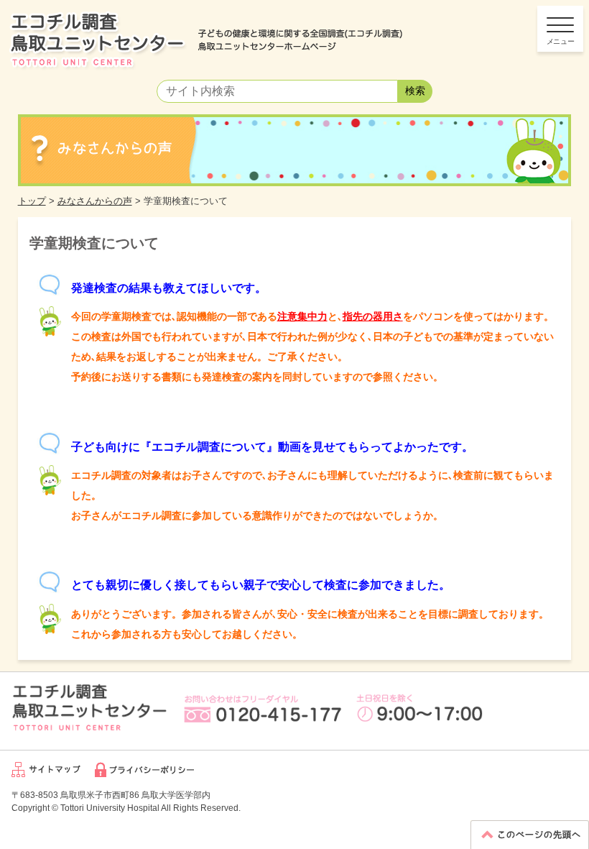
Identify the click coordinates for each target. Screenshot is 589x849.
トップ (32, 201)
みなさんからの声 (94, 201)
